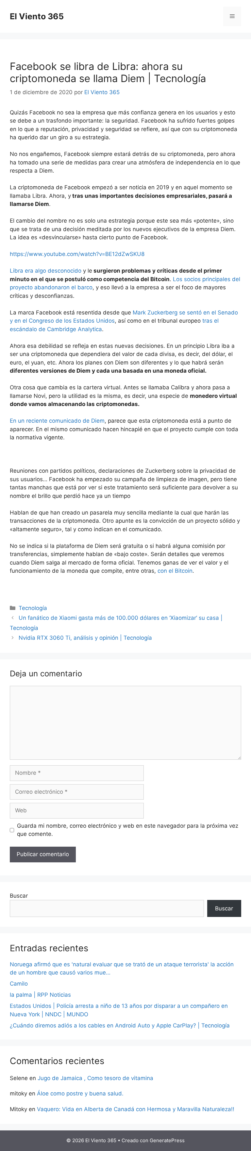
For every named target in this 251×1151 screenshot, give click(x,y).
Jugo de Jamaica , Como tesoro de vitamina (95, 1078)
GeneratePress (167, 1140)
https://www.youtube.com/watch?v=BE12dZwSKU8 (77, 254)
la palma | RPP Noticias (40, 994)
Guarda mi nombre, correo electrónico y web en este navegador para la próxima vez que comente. (127, 830)
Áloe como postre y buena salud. (80, 1093)
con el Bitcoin (175, 570)
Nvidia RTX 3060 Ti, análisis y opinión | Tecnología (85, 638)
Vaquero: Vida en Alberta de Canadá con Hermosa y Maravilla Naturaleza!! (135, 1109)
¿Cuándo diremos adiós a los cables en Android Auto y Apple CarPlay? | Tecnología (120, 1025)
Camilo (19, 983)
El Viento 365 (37, 16)
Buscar (19, 895)
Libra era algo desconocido (45, 270)
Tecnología (33, 608)
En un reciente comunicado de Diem (57, 420)
